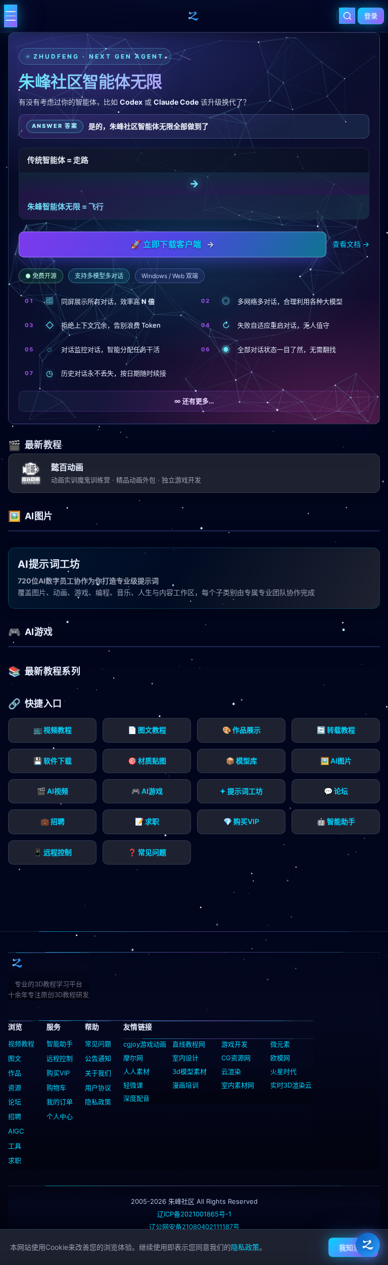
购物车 (56, 1087)
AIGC (16, 1131)
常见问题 (98, 1044)
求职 (14, 1160)
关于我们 (98, 1073)
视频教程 (21, 1044)
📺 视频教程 (52, 730)
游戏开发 (234, 1044)
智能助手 (59, 1044)
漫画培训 (185, 1085)
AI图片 (39, 516)
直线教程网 (188, 1044)
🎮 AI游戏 (147, 791)
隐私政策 (98, 1102)
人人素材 (136, 1071)
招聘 (14, 1116)
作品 (14, 1073)
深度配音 (136, 1098)
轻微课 (133, 1085)
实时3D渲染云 (291, 1085)
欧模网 (280, 1058)
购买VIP (58, 1073)
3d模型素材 (189, 1071)
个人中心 (59, 1116)
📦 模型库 (241, 760)
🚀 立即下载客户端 (172, 244)
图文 (14, 1058)
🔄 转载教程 (336, 730)
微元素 (280, 1044)
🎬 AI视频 (52, 791)
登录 (370, 16)
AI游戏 (39, 631)
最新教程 (43, 444)
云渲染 (231, 1071)
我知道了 (353, 1247)
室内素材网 (237, 1085)
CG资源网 (236, 1058)
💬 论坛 (336, 791)
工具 (14, 1146)
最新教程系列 (52, 671)
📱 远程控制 (52, 852)
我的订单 (59, 1102)
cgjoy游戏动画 (144, 1044)
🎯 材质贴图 (147, 760)
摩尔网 (133, 1058)
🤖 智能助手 (336, 821)
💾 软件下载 (52, 760)
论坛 (14, 1102)
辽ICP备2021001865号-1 (194, 1214)
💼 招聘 (52, 821)
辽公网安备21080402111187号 (194, 1227)
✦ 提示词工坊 (241, 791)
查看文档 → (350, 244)
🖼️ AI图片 (336, 760)
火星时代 (283, 1071)
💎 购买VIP (241, 821)
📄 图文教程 (147, 730)
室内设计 (185, 1058)
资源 (14, 1087)
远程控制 (59, 1058)
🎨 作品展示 (241, 730)
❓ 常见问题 (147, 852)
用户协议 (98, 1087)
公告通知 (98, 1058)
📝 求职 (147, 821)
